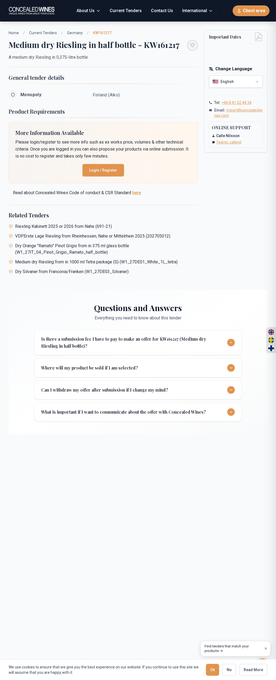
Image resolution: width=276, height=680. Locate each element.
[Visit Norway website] (271, 332)
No (229, 670)
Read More (253, 670)
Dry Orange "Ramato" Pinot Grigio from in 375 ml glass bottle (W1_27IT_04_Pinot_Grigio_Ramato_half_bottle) (72, 249)
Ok (212, 670)
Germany (75, 33)
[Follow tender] (192, 45)
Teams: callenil (228, 142)
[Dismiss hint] (265, 648)
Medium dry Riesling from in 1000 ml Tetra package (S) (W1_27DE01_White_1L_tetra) (96, 261)
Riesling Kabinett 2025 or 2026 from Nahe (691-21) (63, 226)
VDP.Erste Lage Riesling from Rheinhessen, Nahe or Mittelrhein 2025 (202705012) (92, 236)
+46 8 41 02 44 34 (236, 102)
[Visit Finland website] (271, 348)
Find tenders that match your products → (227, 648)
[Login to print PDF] (258, 37)
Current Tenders (43, 33)
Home (14, 33)
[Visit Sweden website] (271, 340)
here (136, 192)
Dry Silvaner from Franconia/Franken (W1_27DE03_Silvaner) (72, 271)
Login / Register (103, 170)
